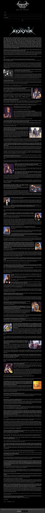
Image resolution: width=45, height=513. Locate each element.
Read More (19, 511)
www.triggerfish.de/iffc (19, 408)
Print (13, 501)
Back (5, 501)
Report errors (9, 501)
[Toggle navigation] (5, 12)
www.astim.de (18, 286)
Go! (22, 20)
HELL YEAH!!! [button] (24, 511)
